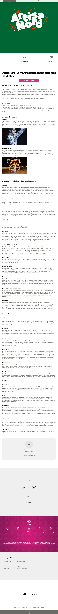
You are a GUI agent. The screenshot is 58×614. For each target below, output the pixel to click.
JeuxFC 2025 (6, 568)
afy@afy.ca (29, 531)
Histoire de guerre (7, 561)
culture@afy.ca (29, 454)
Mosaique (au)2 (7, 565)
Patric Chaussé (21, 607)
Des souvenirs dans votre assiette (22, 566)
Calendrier (9, 1)
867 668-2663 (29, 455)
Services (23, 1)
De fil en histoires (7, 572)
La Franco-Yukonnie (21, 561)
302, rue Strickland (40, 532)
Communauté (35, 1)
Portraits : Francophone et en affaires (22, 569)
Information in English (29, 80)
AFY (48, 1)
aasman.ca (42, 607)
